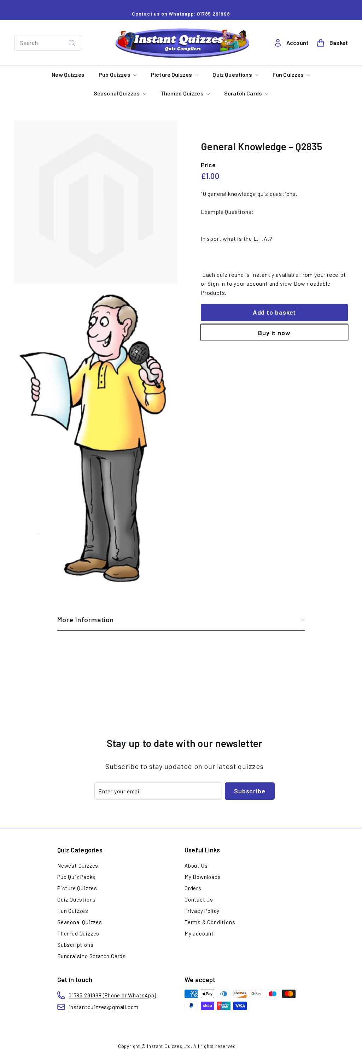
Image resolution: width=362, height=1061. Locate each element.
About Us (196, 865)
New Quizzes (68, 74)
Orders (193, 888)
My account (199, 933)
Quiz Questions (232, 74)
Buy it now (274, 333)
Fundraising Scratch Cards (91, 956)
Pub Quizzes (115, 74)
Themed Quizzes (182, 93)
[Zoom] (95, 202)
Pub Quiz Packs (76, 877)
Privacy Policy (202, 911)
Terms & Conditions (210, 922)
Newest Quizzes (77, 865)
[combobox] (48, 43)
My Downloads (203, 877)
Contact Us (199, 899)
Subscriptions (75, 945)
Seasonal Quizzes (117, 93)
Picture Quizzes (172, 74)
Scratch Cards (243, 93)
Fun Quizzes (289, 74)
